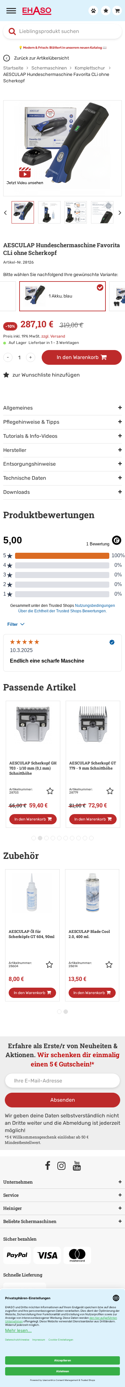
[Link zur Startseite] (36, 10)
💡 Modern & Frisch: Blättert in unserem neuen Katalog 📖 (62, 48)
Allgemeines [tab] (18, 408)
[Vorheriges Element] (6, 212)
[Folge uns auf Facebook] (50, 1166)
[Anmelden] (92, 10)
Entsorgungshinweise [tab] (29, 464)
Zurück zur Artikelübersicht (41, 58)
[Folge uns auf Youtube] (80, 1166)
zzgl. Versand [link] (53, 336)
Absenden (62, 1100)
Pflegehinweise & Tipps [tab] (31, 422)
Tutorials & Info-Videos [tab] (30, 436)
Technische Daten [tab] (24, 478)
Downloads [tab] (16, 492)
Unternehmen (18, 1182)
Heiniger (12, 1208)
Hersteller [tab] (14, 450)
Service (11, 1195)
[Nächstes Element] (122, 212)
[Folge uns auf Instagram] (64, 1166)
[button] (51, 791)
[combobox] (62, 31)
